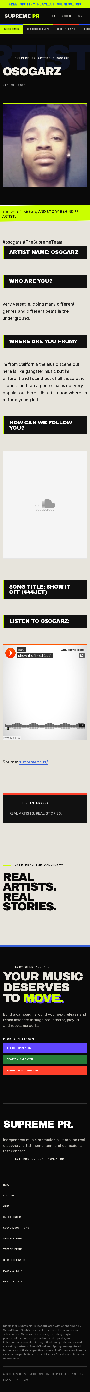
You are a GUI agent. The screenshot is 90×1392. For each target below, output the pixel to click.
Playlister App (14, 1270)
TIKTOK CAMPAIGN (19, 1048)
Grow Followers (14, 1260)
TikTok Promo (12, 1249)
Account (67, 16)
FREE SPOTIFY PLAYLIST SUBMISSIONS (45, 4)
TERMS (25, 1379)
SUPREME (21, 16)
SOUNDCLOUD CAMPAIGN (22, 1070)
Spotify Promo (66, 29)
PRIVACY (7, 1379)
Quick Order (11, 29)
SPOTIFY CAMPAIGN (20, 1059)
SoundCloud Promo (38, 29)
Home (53, 16)
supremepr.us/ (33, 762)
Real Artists (12, 1281)
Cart (81, 16)
